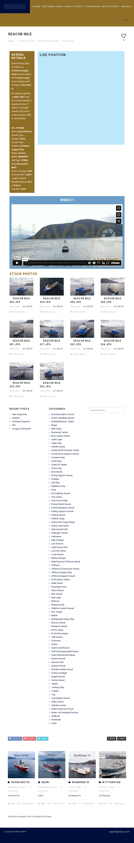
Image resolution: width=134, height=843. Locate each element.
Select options (18, 312)
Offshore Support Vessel (63, 576)
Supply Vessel (58, 676)
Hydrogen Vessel (59, 533)
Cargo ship (56, 443)
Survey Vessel (58, 680)
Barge (54, 425)
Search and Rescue (60, 648)
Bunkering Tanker (59, 432)
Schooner (56, 640)
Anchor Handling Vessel (62, 418)
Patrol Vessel (57, 590)
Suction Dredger (59, 673)
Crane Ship (56, 461)
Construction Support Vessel (65, 454)
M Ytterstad (111, 782)
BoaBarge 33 (80, 782)
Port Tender (56, 612)
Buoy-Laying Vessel (60, 436)
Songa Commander (21, 428)
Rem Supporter (19, 414)
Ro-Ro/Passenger (59, 633)
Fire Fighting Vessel (60, 493)
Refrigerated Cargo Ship (62, 619)
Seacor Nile (14, 306)
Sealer (54, 644)
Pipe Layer (56, 597)
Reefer (54, 615)
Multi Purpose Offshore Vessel (65, 561)
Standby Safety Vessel (62, 669)
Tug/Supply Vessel (60, 698)
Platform (55, 601)
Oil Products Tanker (60, 579)
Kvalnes (16, 418)
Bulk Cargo (56, 428)
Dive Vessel (56, 472)
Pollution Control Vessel (62, 608)
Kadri (45, 782)
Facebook (16, 739)
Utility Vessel (57, 701)
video (122, 738)
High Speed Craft (59, 529)
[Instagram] (71, 837)
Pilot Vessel (56, 594)
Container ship (58, 457)
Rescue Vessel (58, 622)
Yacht (54, 723)
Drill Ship (55, 482)
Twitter (43, 739)
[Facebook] (65, 837)
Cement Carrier (58, 446)
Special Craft (57, 662)
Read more (28, 803)
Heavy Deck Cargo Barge (63, 522)
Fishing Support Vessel (62, 511)
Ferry (53, 490)
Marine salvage (58, 558)
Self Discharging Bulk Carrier (64, 651)
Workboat (56, 719)
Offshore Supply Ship (48, 41)
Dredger (55, 479)
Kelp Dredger (57, 540)
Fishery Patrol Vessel (61, 504)
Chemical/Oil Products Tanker (65, 450)
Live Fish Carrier (58, 551)
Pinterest (30, 739)
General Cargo (58, 518)
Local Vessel (57, 554)
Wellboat (55, 716)
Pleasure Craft (57, 604)
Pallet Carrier (57, 583)
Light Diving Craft (59, 547)
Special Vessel (58, 666)
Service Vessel (58, 658)
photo (112, 738)
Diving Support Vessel (61, 475)
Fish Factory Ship (59, 500)
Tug (53, 694)
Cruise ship (56, 468)
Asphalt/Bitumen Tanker (62, 421)
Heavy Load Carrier (60, 525)
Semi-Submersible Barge (63, 655)
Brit (14, 425)
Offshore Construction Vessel (65, 569)
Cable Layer (56, 439)
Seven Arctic (20, 782)
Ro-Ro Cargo (57, 630)
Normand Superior (21, 421)
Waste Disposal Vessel (62, 709)
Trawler (55, 691)
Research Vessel (59, 626)
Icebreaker (56, 536)
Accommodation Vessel (62, 414)
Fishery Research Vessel (62, 507)
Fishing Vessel (58, 515)
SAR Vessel (56, 637)
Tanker (54, 683)
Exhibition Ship (58, 486)
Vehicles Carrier (58, 705)
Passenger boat (58, 587)
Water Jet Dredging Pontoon (64, 712)
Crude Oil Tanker (59, 464)
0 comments (68, 41)
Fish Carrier (56, 497)
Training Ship (57, 687)
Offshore (55, 565)
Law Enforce (57, 543)
